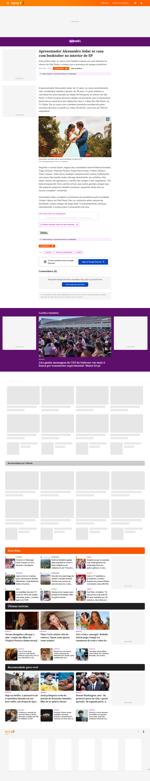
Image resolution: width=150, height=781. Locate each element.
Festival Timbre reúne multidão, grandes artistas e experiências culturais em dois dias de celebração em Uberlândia (64, 715)
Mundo (89, 557)
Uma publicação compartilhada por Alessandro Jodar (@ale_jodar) (68, 218)
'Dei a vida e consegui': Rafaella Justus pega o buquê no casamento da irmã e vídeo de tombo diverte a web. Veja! (92, 637)
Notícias (41, 359)
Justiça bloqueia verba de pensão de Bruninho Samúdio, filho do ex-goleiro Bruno (56, 698)
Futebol (54, 589)
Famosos (49, 252)
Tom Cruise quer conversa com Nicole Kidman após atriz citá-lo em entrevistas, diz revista (28, 654)
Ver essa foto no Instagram (52, 213)
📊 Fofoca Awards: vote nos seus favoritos (57, 224)
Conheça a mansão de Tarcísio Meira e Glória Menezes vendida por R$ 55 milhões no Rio (28, 715)
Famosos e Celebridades (64, 252)
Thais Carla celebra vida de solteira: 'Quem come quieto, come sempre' (55, 637)
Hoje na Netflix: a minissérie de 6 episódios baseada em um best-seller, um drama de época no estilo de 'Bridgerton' (21, 698)
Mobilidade (55, 557)
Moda (18, 589)
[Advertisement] (128, 654)
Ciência (89, 589)
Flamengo (19, 557)
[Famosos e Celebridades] (44, 232)
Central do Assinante (120, 3)
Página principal (18, 3)
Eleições (89, 573)
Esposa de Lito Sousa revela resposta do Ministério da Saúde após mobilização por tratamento (64, 654)
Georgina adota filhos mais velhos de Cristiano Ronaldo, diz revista (99, 653)
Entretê (79, 252)
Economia (19, 573)
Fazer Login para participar (75, 284)
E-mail (135, 3)
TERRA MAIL (105, 3)
